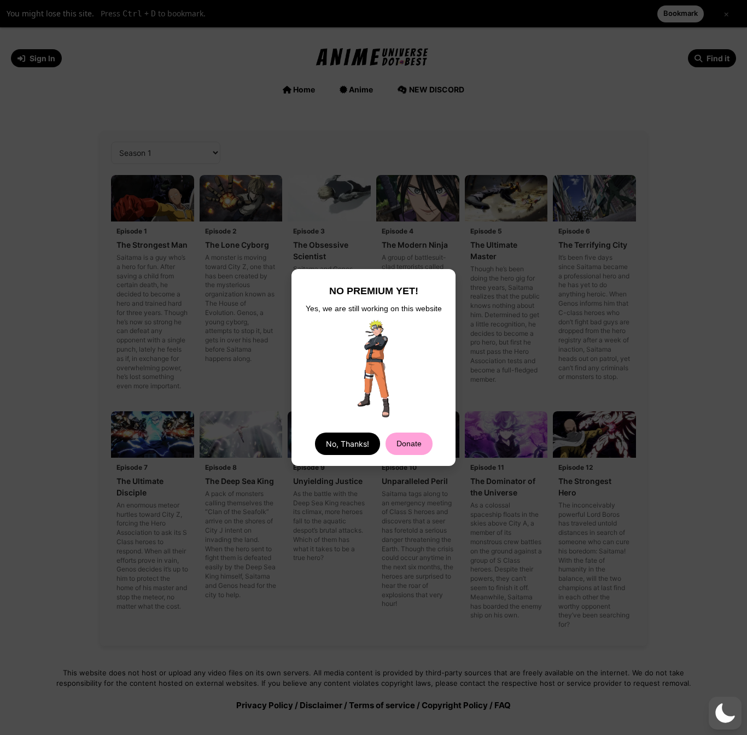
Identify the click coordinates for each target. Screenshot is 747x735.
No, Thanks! (347, 443)
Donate (409, 443)
